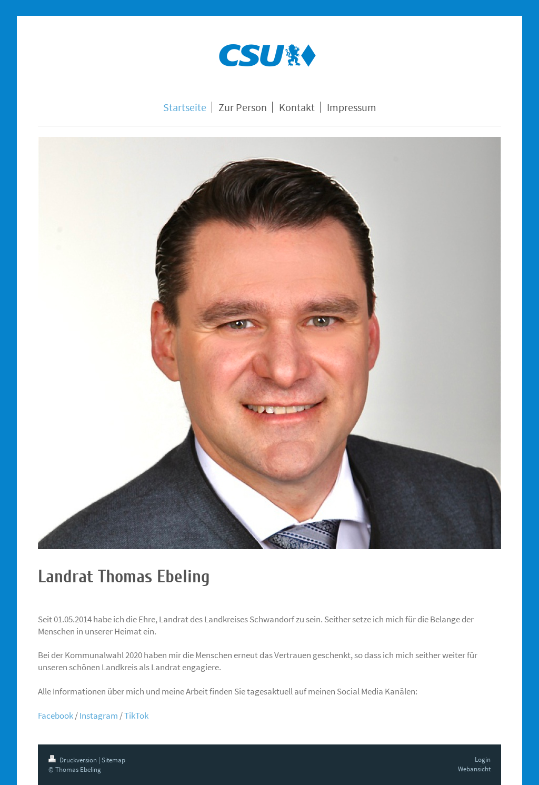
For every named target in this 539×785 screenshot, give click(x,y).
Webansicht (474, 768)
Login (483, 759)
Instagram (98, 715)
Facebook (55, 715)
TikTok (136, 715)
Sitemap (113, 760)
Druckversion (78, 760)
